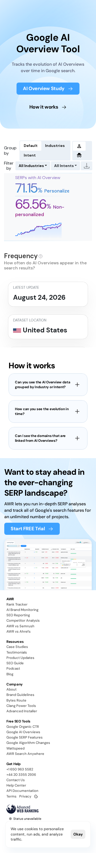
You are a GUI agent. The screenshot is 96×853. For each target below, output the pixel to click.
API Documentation (22, 790)
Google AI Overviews (23, 732)
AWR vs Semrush (20, 626)
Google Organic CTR (22, 726)
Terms (11, 796)
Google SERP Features (24, 737)
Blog (9, 674)
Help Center (16, 785)
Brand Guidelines (20, 694)
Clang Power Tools (21, 705)
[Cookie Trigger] (36, 796)
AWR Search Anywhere (25, 753)
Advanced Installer (21, 711)
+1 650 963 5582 (19, 769)
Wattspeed (15, 748)
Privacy (25, 796)
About (11, 689)
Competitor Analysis (23, 620)
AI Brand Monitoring (22, 609)
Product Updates (20, 657)
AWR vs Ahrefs (18, 631)
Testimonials (16, 652)
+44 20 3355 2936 (21, 774)
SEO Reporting (18, 615)
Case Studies (17, 646)
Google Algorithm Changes (28, 742)
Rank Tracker (16, 604)
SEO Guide (15, 663)
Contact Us (15, 780)
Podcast (13, 668)
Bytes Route (16, 700)
